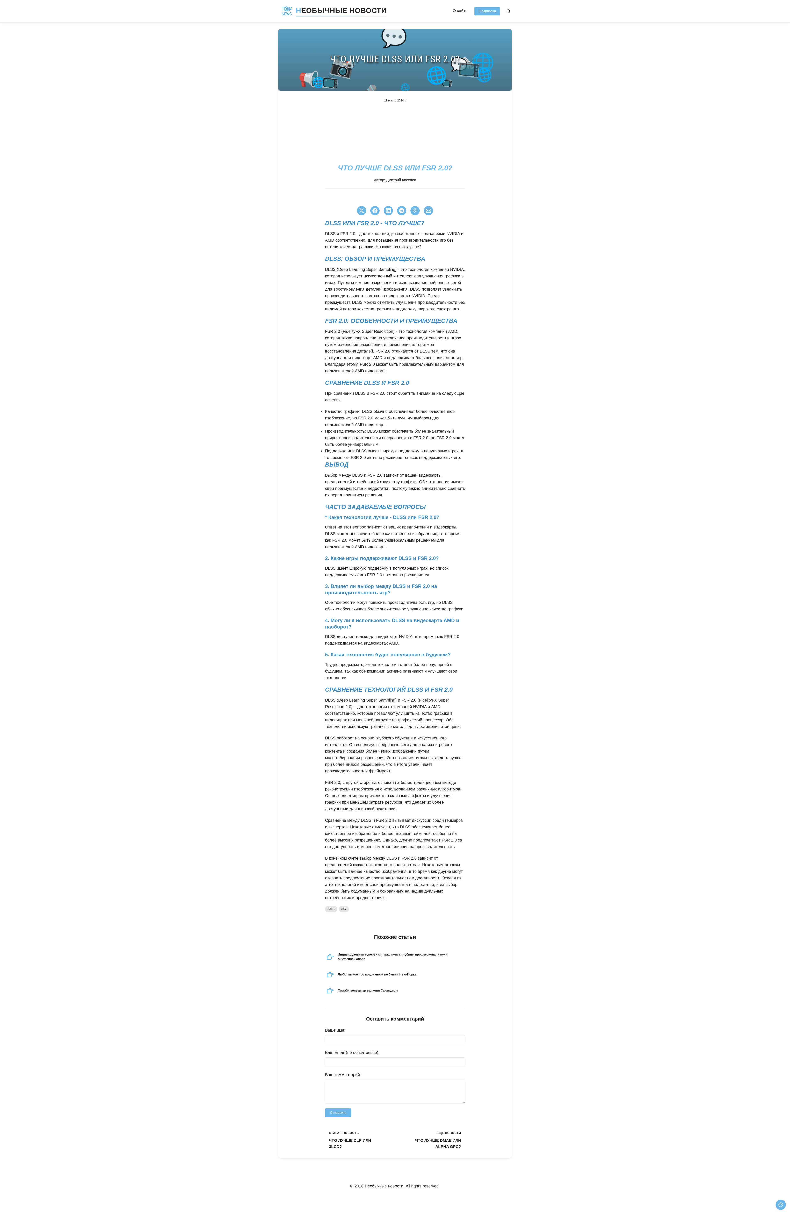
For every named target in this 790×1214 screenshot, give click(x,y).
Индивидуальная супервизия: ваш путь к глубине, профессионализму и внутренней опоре (392, 956)
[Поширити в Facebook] (375, 210)
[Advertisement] (395, 133)
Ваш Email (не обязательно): (352, 1052)
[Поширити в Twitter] (361, 210)
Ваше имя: (335, 1030)
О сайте (460, 10)
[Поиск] (508, 11)
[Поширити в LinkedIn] (388, 210)
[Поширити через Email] (428, 210)
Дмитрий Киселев (401, 180)
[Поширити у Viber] (415, 210)
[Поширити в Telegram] (401, 210)
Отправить (338, 1112)
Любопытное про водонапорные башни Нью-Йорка (377, 974)
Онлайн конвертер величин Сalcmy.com (368, 990)
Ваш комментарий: (343, 1074)
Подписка (487, 11)
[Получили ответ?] (781, 1205)
